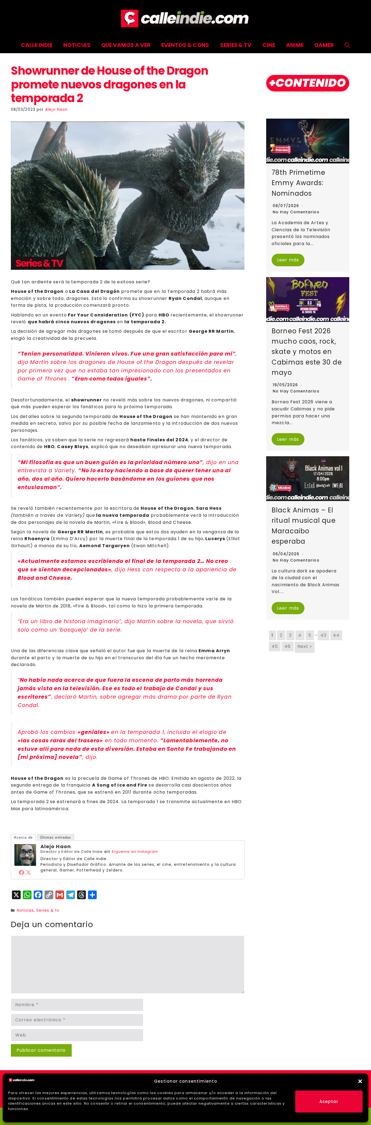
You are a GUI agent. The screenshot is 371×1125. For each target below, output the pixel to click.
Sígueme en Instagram (135, 851)
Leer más (288, 260)
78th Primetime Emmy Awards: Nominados (298, 183)
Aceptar (328, 1101)
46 (287, 646)
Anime (294, 45)
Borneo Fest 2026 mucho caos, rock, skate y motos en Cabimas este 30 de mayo (307, 352)
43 (323, 635)
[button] (360, 1081)
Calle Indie (36, 45)
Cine (268, 45)
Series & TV (236, 45)
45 (275, 646)
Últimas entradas (55, 837)
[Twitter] (29, 872)
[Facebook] (21, 872)
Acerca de (23, 837)
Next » (304, 646)
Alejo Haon (55, 846)
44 (336, 635)
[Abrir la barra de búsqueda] (347, 45)
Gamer (324, 45)
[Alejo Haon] (25, 864)
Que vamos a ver (126, 45)
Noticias (76, 45)
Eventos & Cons (185, 45)
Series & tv (48, 910)
